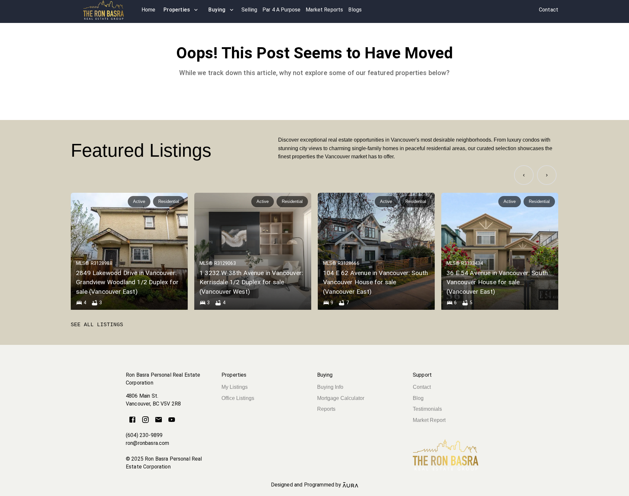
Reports (326, 409)
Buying (217, 10)
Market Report (429, 420)
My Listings (234, 387)
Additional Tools (314, 492)
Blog (418, 398)
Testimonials (427, 409)
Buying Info (330, 387)
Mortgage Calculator (340, 398)
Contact (422, 387)
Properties (176, 10)
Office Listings (237, 398)
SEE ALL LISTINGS (97, 325)
